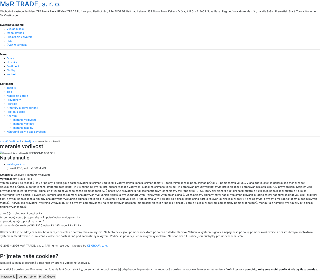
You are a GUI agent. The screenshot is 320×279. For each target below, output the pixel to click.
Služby (11, 70)
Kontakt (11, 74)
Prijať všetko (47, 276)
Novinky (12, 62)
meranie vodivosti (24, 119)
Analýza (29, 141)
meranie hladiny (23, 127)
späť (4, 141)
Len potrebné (27, 276)
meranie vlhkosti (23, 123)
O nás (10, 58)
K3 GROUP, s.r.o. (97, 245)
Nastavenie (8, 276)
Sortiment (13, 66)
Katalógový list (16, 164)
